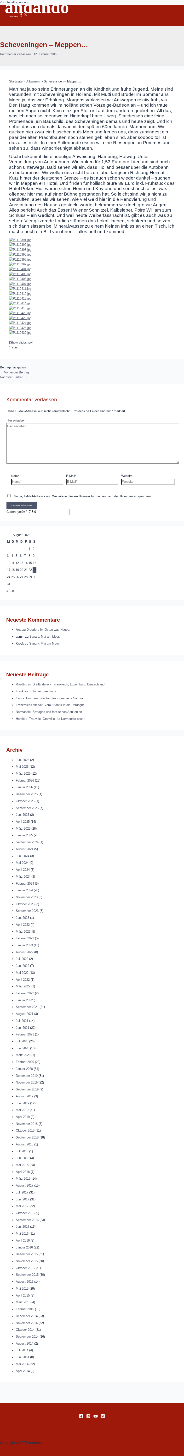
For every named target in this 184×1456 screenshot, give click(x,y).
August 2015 (24, 1281)
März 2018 (23, 1178)
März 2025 (23, 828)
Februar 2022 (25, 993)
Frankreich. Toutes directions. (36, 691)
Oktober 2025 (25, 801)
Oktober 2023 (25, 904)
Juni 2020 (22, 1048)
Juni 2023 (22, 918)
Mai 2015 (22, 1288)
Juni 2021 (22, 1027)
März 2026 (23, 773)
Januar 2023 (24, 945)
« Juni (10, 591)
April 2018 (23, 1172)
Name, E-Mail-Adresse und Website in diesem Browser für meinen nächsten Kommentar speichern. (83, 496)
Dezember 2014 (27, 1316)
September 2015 (27, 1274)
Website (126, 476)
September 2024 (27, 842)
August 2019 (24, 1096)
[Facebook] (81, 1417)
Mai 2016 (22, 1233)
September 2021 (27, 1007)
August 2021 (24, 1014)
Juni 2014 (22, 1357)
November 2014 (27, 1323)
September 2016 (27, 1220)
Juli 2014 (22, 1350)
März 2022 (23, 986)
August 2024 (24, 849)
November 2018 (27, 1124)
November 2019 (27, 1082)
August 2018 (24, 1144)
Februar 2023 (25, 938)
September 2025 (27, 808)
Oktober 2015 (25, 1268)
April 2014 (23, 1371)
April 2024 (23, 869)
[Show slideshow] (21, 342)
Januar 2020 (24, 1069)
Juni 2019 (22, 1103)
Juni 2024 (22, 856)
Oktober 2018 (25, 1130)
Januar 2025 (24, 835)
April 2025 (23, 821)
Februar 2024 (25, 883)
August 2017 (24, 1185)
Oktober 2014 (25, 1329)
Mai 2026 (22, 766)
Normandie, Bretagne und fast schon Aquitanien (49, 712)
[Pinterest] (103, 1417)
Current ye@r (16, 512)
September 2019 (27, 1089)
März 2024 (23, 876)
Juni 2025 (22, 814)
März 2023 (23, 931)
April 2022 (23, 979)
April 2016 (23, 1240)
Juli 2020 (22, 1041)
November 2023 (27, 897)
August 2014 (24, 1343)
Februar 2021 (25, 1034)
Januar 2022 (24, 1000)
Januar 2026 (24, 787)
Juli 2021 (22, 1021)
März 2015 (23, 1302)
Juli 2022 (22, 959)
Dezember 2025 (27, 794)
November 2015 (27, 1261)
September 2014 (27, 1336)
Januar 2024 (24, 890)
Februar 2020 (25, 1062)
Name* (16, 476)
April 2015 (23, 1295)
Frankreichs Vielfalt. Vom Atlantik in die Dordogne (50, 705)
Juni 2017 (22, 1199)
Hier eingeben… (17, 420)
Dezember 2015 (27, 1254)
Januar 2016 (24, 1247)
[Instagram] (88, 1417)
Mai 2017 (22, 1206)
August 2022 (24, 952)
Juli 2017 (22, 1192)
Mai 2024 (22, 863)
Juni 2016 (22, 1226)
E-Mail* (71, 476)
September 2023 (27, 911)
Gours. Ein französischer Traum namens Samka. (50, 698)
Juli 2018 (22, 1151)
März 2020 (23, 1055)
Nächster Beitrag (13, 377)
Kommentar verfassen (15, 54)
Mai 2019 (22, 1110)
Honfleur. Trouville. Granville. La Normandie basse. (51, 719)
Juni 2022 (22, 966)
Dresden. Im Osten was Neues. (48, 629)
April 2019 (23, 1117)
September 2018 (27, 1137)
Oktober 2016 (25, 1213)
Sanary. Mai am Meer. (44, 636)
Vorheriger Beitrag (14, 372)
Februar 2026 (25, 780)
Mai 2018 (22, 1165)
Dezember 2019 (27, 1076)
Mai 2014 (22, 1364)
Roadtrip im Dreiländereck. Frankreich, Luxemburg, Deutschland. (60, 684)
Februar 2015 (25, 1309)
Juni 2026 (22, 760)
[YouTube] (95, 1417)
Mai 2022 (22, 972)
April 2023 (23, 924)
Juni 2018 (22, 1158)
